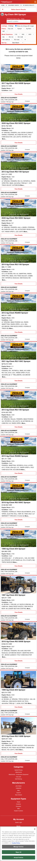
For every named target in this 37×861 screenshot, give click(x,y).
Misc (18, 790)
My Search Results (28, 5)
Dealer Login (18, 822)
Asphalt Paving (18, 770)
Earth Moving (18, 779)
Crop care (18, 777)
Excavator (18, 806)
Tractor (18, 802)
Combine (18, 804)
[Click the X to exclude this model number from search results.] (19, 34)
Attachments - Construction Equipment (18, 774)
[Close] (35, 829)
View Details (18, 94)
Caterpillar (18, 788)
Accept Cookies (18, 857)
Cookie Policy (16, 843)
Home (2, 5)
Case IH (18, 793)
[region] (18, 843)
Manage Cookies (18, 847)
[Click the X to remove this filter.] (15, 29)
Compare (27, 101)
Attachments (18, 772)
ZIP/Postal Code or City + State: (16, 18)
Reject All (18, 852)
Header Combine (18, 811)
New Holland (18, 795)
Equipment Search (13, 5)
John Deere (18, 786)
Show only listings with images (25, 26)
